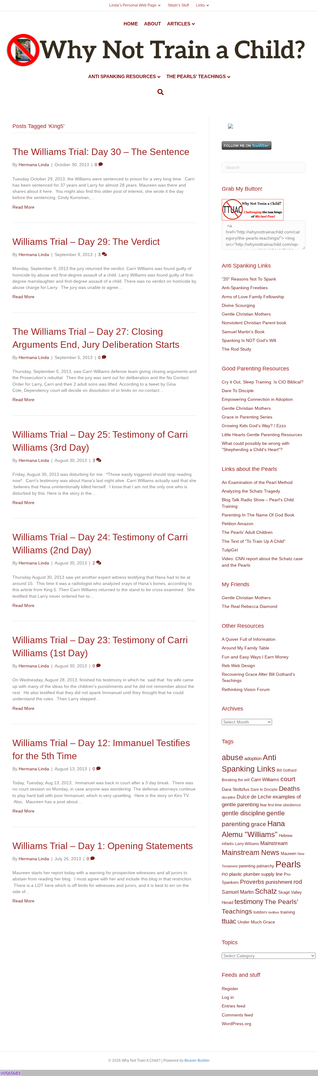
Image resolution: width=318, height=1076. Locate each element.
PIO (225, 874)
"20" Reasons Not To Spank (249, 279)
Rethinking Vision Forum (246, 689)
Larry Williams (247, 844)
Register (230, 988)
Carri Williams (265, 779)
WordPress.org (236, 1023)
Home (131, 23)
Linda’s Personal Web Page (133, 5)
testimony (248, 902)
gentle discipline (243, 813)
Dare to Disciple (264, 789)
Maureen (288, 854)
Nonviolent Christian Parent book (254, 322)
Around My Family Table (245, 647)
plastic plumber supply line (256, 874)
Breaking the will (236, 780)
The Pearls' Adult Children (247, 532)
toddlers (260, 912)
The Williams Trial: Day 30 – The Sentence (100, 152)
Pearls (288, 864)
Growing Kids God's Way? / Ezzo (254, 425)
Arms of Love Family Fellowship (253, 296)
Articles (178, 23)
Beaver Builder (197, 1060)
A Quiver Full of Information (248, 639)
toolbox (273, 912)
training (287, 912)
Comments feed (237, 1014)
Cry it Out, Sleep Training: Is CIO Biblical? (262, 381)
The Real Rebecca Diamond (249, 606)
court (287, 779)
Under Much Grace (256, 922)
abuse (232, 757)
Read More (23, 207)
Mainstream (274, 843)
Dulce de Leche (254, 796)
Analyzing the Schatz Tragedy (251, 491)
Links (200, 5)
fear (263, 805)
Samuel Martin (238, 892)
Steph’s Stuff (178, 5)
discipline (228, 797)
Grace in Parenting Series (247, 416)
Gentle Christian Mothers (246, 314)
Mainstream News (250, 852)
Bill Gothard (287, 770)
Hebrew (285, 835)
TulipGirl (230, 549)
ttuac (229, 921)
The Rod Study (236, 349)
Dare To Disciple (238, 390)
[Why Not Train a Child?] (230, 125)
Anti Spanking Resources (122, 76)
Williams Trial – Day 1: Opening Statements (102, 846)
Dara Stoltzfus (235, 789)
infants (228, 843)
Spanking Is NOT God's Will (249, 340)
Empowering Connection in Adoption (257, 399)
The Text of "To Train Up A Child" (253, 541)
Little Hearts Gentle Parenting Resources (262, 434)
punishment (279, 882)
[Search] (159, 92)
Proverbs (252, 882)
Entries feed (233, 1005)
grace (258, 824)
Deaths (289, 788)
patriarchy (265, 866)
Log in (228, 997)
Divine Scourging (238, 305)
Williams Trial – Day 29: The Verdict (86, 242)
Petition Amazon (237, 523)
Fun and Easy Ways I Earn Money (255, 656)
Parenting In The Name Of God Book (258, 514)
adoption (252, 758)
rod (297, 882)
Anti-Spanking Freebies (245, 287)
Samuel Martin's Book (243, 331)
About (152, 23)
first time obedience (284, 805)
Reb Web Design (238, 665)
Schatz (266, 891)
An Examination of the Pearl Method (257, 482)
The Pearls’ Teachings (196, 76)
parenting (247, 866)
